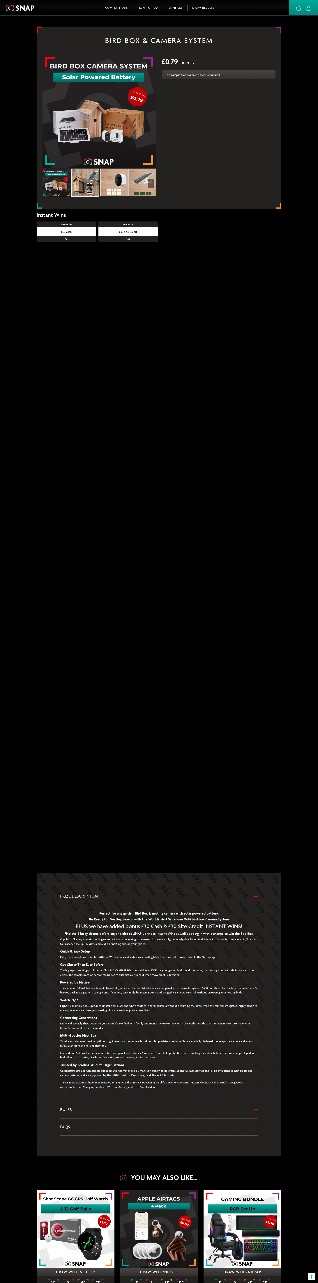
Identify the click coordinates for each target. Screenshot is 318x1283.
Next (151, 183)
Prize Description (79, 896)
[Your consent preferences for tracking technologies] (311, 1276)
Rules (66, 1109)
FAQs (65, 1126)
